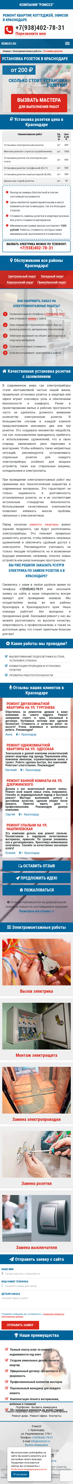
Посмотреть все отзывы (35, 911)
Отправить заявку (20, 1325)
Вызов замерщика (36, 1444)
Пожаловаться (38, 890)
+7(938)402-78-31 (40, 28)
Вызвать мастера (39, 103)
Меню (67, 41)
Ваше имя (7, 1269)
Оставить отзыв (38, 866)
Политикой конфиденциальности (29, 1469)
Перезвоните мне (31, 34)
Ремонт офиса (38, 1415)
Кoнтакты (55, 1415)
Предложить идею (38, 878)
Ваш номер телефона (14, 1281)
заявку (32, 318)
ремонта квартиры (44, 524)
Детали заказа (10, 1294)
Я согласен (20, 1474)
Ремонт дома (20, 1415)
